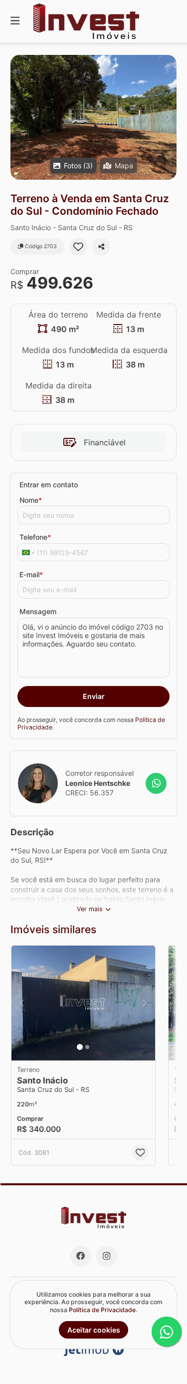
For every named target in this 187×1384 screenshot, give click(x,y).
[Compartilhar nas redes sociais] (101, 247)
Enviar (94, 696)
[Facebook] (80, 1256)
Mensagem (37, 611)
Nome (30, 500)
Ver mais (90, 909)
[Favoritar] (78, 247)
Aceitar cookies (93, 1330)
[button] (93, 117)
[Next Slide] (168, 117)
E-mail (31, 574)
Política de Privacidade (102, 1310)
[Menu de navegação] (14, 21)
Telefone (35, 537)
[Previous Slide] (18, 117)
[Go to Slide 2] (87, 1047)
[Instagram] (106, 1256)
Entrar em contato (48, 484)
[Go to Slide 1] (80, 1047)
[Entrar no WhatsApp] (156, 783)
